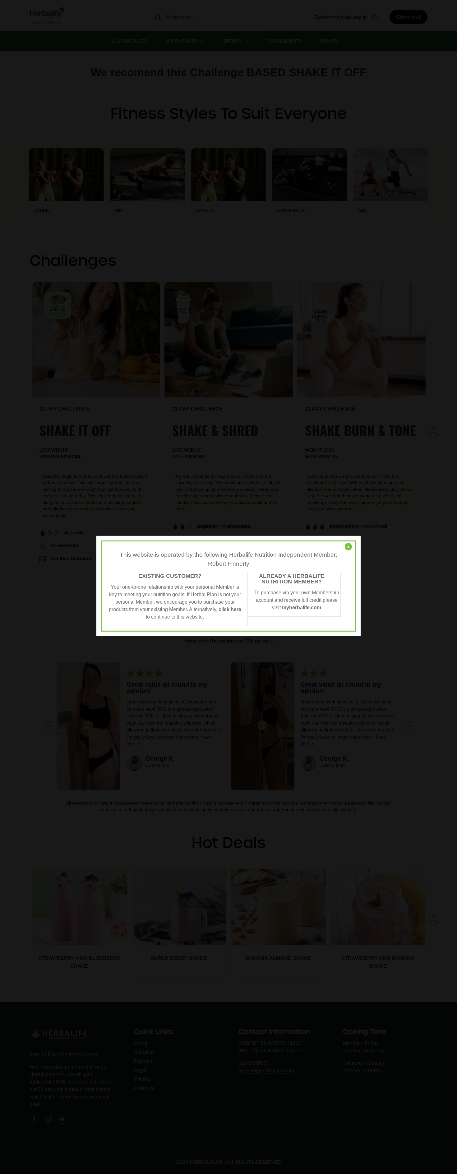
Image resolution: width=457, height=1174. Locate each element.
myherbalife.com (301, 607)
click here (230, 609)
